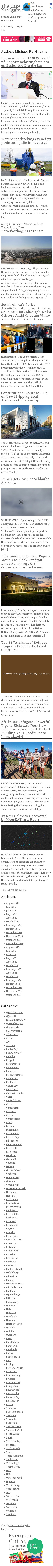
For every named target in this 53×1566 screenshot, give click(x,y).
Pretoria (10, 1379)
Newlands (11, 1320)
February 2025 (13, 969)
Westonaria (12, 1499)
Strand (9, 1452)
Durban (10, 1126)
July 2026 (11, 907)
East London (12, 1133)
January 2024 (13, 984)
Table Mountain (14, 1456)
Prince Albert (13, 1382)
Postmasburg (13, 1375)
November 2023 (14, 991)
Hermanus (11, 1192)
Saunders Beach (14, 1412)
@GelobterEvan (14, 1012)
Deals (30, 14)
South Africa (12, 1434)
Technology (12, 1463)
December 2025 (14, 932)
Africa (9, 1038)
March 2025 (12, 965)
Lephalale (11, 1261)
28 (10, 890)
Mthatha (10, 1298)
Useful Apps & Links (38, 17)
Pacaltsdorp (12, 1342)
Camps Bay (12, 1086)
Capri (9, 1097)
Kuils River (12, 1236)
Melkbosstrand (14, 1269)
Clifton (9, 1115)
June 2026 (11, 910)
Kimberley (11, 1217)
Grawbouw (11, 1181)
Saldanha (11, 1408)
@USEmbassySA (14, 1023)
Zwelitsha (11, 1514)
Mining (9, 1280)
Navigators (40, 14)
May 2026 (11, 914)
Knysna (10, 1228)
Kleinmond (12, 1225)
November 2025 (14, 936)
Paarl (9, 1338)
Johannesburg (13, 1206)
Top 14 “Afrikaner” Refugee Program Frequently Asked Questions (24, 646)
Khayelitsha (12, 1214)
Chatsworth (12, 1108)
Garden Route (13, 1159)
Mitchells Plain (14, 1287)
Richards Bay (13, 1397)
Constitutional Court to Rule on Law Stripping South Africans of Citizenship (24, 396)
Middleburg (12, 1272)
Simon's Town (13, 1426)
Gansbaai (11, 1155)
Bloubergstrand (14, 1075)
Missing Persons (14, 1283)
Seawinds (11, 1419)
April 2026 (11, 918)
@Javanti (11, 1016)
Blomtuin (11, 1071)
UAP (8, 1470)
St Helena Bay (13, 1441)
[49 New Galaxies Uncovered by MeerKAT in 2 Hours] (26, 837)
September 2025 (14, 943)
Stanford (11, 1445)
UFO (8, 1474)
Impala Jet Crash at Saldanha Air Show (25, 481)
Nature (10, 1309)
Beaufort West (13, 1053)
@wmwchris (12, 1027)
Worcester (11, 1507)
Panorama (11, 1346)
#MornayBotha (14, 1031)
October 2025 (13, 940)
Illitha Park (12, 1199)
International (13, 1203)
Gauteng (10, 1162)
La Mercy (11, 1243)
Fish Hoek (11, 1148)
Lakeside (10, 1254)
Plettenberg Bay (14, 1368)
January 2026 (13, 929)
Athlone (10, 1045)
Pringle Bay (12, 1386)
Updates (10, 1481)
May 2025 (11, 958)
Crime (9, 1122)
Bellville (10, 1056)
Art (8, 1042)
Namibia (10, 1305)
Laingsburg (12, 1250)
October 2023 (13, 995)
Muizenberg (12, 1302)
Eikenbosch (12, 1140)
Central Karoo (13, 1100)
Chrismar (11, 1111)
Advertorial (12, 1034)
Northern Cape (14, 1324)
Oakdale (10, 1327)
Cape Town (12, 1089)
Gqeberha (11, 1173)
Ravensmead (12, 1390)
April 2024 (11, 973)
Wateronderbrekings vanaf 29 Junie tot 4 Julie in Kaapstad (26, 141)
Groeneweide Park (16, 1188)
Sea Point (11, 1415)
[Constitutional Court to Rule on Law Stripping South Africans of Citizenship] (26, 422)
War (8, 1492)
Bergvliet (11, 1060)
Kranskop (11, 1232)
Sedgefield (11, 1423)
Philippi (10, 1364)
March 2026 (12, 921)
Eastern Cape (13, 1137)
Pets (8, 1360)
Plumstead (11, 1371)
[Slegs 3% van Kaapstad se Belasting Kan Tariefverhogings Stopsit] (26, 250)
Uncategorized (14, 1477)
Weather (39, 10)
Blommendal (12, 1067)
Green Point (12, 1184)
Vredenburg (12, 1488)
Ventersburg (12, 1485)
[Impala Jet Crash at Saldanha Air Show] (26, 502)
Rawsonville (12, 1393)
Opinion (10, 1331)
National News (35, 6)
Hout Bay (11, 1195)
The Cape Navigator (12, 8)
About (31, 10)
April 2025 (11, 962)
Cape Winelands (14, 1093)
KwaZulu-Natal (14, 1239)
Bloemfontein (13, 1064)
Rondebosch (12, 1401)
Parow (9, 1353)
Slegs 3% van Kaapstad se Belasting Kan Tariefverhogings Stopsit (22, 227)
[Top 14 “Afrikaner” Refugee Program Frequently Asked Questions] (26, 674)
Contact (32, 21)
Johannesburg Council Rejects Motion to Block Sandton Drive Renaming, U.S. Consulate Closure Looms (26, 561)
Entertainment (14, 1144)
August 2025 (12, 947)
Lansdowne (12, 1258)
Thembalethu (13, 1467)
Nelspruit (11, 1313)
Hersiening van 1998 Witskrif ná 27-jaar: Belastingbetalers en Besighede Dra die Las (25, 62)
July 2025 (11, 951)
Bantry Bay (12, 1049)
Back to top (7, 1529)
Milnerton (11, 1276)
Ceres (9, 1104)
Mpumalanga (13, 1294)
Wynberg (11, 1510)
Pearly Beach (13, 1357)
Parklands (11, 1349)
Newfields (11, 1316)
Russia (9, 1404)
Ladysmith (11, 1247)
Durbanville (12, 1129)
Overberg (11, 1335)
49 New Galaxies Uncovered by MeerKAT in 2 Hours (24, 818)
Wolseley (11, 1503)
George (10, 1166)
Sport (9, 1437)
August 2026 (12, 903)
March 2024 (12, 976)
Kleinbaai (11, 1221)
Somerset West (14, 1430)
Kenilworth (12, 1210)
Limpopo (10, 1265)
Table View (12, 1459)
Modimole (11, 1291)
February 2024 (13, 980)
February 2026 (13, 925)
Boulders (11, 1082)
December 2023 (14, 987)
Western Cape (13, 1496)
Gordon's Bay (13, 1170)
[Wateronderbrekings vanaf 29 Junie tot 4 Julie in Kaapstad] (26, 162)
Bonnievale (12, 1078)
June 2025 (11, 954)
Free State (11, 1151)
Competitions (13, 1119)
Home (31, 3)
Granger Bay (12, 1177)
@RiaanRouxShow (15, 1020)
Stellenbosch (13, 1448)
